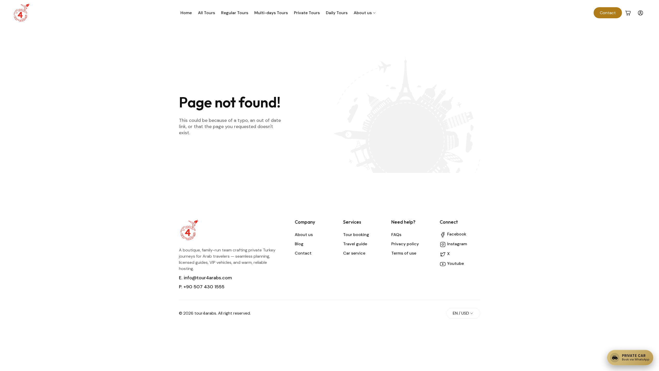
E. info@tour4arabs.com (205, 278)
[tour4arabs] (21, 12)
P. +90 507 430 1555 (201, 287)
